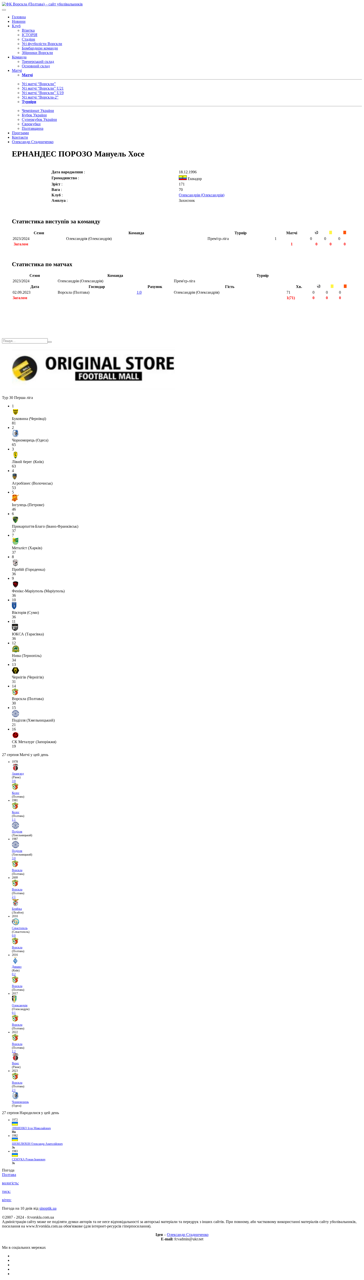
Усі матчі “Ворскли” (39, 84)
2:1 (14, 897)
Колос (15, 793)
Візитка (28, 30)
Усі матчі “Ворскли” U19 (43, 93)
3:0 (14, 781)
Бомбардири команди (40, 48)
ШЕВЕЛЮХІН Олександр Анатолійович (37, 1144)
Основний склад (36, 66)
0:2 (14, 974)
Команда (19, 57)
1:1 (14, 819)
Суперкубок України (39, 119)
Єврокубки (31, 124)
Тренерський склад (38, 61)
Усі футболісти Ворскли (42, 44)
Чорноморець (20, 1102)
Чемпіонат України (38, 110)
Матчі (17, 70)
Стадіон (28, 39)
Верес (15, 1063)
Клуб (16, 26)
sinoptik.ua (47, 1208)
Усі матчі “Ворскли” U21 (43, 88)
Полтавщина (32, 128)
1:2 (14, 1051)
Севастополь (19, 928)
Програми (20, 133)
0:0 (14, 935)
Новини (19, 21)
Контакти (20, 137)
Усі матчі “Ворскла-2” (40, 97)
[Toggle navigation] (4, 10)
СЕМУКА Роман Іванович (28, 1159)
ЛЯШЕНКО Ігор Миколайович (31, 1128)
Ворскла (17, 870)
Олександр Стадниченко (32, 142)
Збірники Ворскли (37, 53)
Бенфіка (17, 909)
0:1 (14, 1013)
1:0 (139, 292)
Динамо (17, 966)
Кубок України (34, 115)
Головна (19, 17)
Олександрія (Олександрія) (201, 195)
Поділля (17, 831)
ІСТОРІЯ (29, 35)
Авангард (18, 773)
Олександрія (19, 1005)
